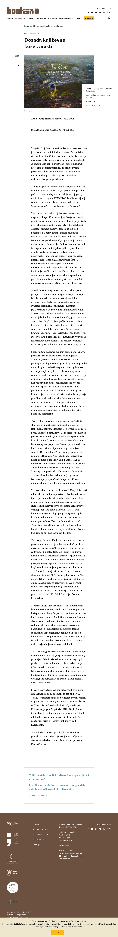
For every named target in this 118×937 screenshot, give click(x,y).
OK (58, 932)
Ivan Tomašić (33, 34)
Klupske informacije (41, 829)
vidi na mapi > (64, 845)
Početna (27, 26)
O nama (36, 824)
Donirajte (37, 845)
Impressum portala (40, 834)
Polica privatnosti (40, 839)
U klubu (89, 18)
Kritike (18, 18)
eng (109, 13)
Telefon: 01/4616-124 (67, 827)
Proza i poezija (66, 18)
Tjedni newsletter (104, 8)
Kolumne (28, 18)
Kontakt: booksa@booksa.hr (70, 824)
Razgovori (41, 18)
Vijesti (10, 18)
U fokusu (52, 18)
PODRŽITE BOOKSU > (38, 796)
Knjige (78, 18)
